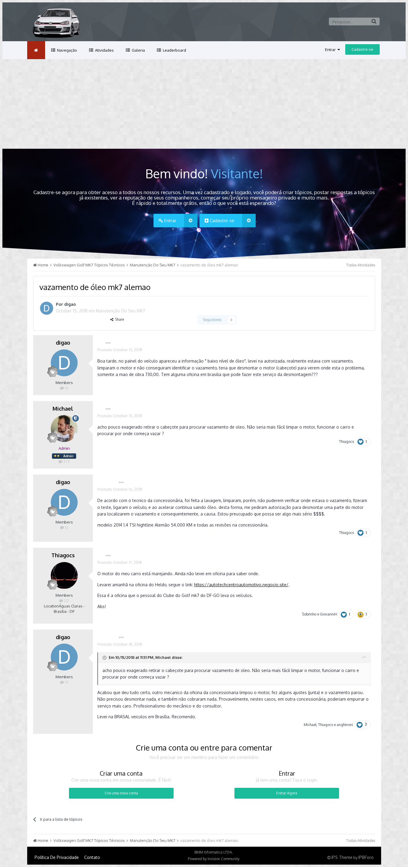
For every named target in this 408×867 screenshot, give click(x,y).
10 (66, 388)
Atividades (104, 50)
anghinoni (345, 724)
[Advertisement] (204, 104)
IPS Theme (342, 857)
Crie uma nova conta (121, 793)
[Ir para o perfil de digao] (46, 308)
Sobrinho (309, 614)
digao (70, 304)
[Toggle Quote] (105, 657)
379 (66, 461)
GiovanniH (328, 614)
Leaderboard (174, 50)
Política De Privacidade (57, 857)
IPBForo (366, 857)
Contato (92, 857)
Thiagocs (346, 441)
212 (66, 600)
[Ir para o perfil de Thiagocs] (64, 575)
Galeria (138, 50)
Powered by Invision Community (214, 859)
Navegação (66, 50)
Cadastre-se (362, 49)
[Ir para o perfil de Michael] (64, 428)
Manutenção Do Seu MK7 (120, 310)
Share (118, 319)
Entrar (331, 49)
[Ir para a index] (36, 50)
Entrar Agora (286, 793)
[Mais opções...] (108, 343)
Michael (63, 408)
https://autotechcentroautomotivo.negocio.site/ (241, 584)
